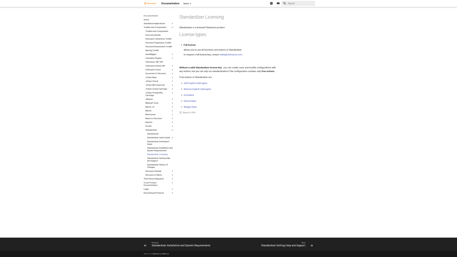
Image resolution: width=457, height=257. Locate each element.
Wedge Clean (190, 107)
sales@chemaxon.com (231, 54)
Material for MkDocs (160, 254)
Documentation (151, 16)
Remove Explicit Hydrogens (197, 89)
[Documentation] (150, 3)
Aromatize (189, 95)
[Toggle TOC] (278, 3)
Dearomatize (190, 101)
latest (186, 3)
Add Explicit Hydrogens (195, 83)
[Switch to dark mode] (271, 3)
